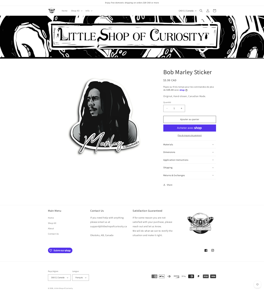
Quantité (167, 102)
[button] (76, 10)
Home (51, 217)
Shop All (52, 223)
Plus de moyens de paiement (190, 135)
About (51, 228)
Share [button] (169, 184)
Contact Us (53, 233)
